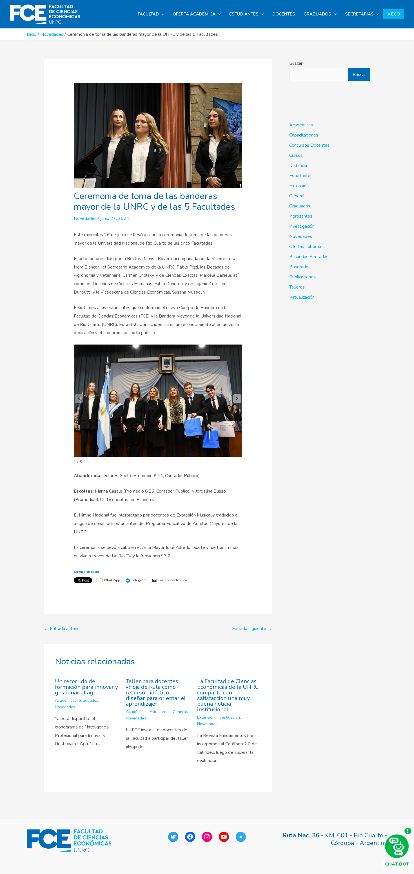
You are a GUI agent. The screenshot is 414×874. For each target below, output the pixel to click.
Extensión (206, 717)
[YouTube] (224, 837)
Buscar (295, 63)
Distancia (298, 165)
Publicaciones (302, 277)
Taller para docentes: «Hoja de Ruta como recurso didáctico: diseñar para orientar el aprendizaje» (156, 693)
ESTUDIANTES (244, 14)
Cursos (296, 155)
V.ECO (394, 14)
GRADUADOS (317, 14)
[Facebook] (190, 837)
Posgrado (298, 267)
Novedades (85, 218)
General (180, 711)
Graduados (88, 700)
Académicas (66, 700)
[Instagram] (207, 837)
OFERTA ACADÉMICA (194, 14)
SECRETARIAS (359, 14)
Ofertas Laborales (307, 246)
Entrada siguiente (252, 628)
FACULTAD (148, 14)
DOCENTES (283, 14)
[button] (161, 14)
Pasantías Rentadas (308, 257)
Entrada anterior (62, 628)
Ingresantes (300, 216)
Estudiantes (160, 711)
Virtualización (302, 297)
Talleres (297, 287)
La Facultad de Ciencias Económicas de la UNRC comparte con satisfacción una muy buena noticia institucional (228, 695)
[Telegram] (241, 837)
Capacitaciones (303, 135)
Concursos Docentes (309, 145)
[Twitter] (173, 837)
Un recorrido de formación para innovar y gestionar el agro (86, 687)
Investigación (228, 717)
